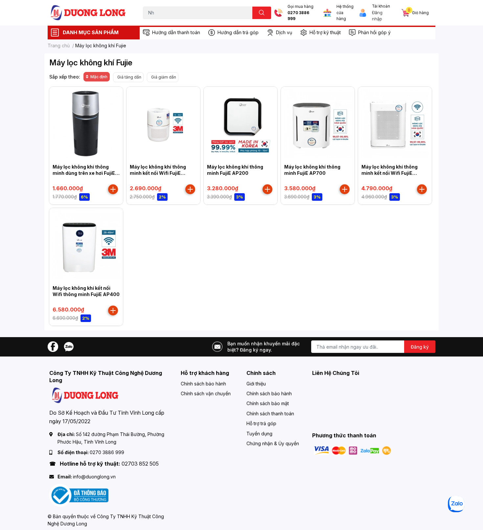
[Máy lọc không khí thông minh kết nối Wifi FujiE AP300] (163, 123)
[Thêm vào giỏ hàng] (113, 189)
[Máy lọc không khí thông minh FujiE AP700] (318, 123)
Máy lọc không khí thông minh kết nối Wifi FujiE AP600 (389, 173)
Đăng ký (420, 347)
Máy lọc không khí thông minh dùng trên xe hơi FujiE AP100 (84, 173)
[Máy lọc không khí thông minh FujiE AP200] (240, 123)
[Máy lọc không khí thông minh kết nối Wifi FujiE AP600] (395, 123)
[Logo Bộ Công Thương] (78, 494)
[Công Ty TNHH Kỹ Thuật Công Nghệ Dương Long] (88, 13)
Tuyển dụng (259, 433)
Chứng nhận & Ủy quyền (272, 443)
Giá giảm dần (163, 77)
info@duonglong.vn (94, 476)
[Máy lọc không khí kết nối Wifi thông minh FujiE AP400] (86, 245)
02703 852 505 (140, 463)
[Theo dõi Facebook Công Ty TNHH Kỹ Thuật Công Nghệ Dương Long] (53, 346)
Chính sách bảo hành (203, 383)
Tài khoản (381, 6)
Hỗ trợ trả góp (261, 423)
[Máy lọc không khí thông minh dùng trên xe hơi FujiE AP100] (86, 123)
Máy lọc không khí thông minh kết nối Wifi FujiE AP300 (158, 173)
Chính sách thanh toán (270, 413)
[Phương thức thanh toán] (352, 450)
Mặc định (98, 76)
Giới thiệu (256, 383)
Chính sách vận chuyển (206, 393)
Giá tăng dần (129, 77)
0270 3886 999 (298, 16)
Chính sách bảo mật (267, 403)
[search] (261, 13)
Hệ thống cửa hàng (345, 12)
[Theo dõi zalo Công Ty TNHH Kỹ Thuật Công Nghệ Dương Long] (68, 346)
